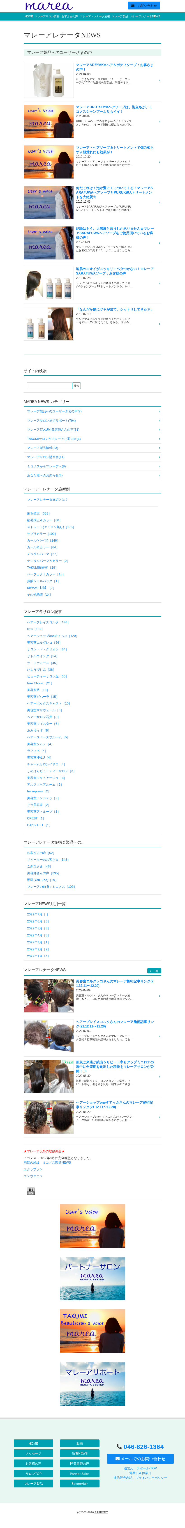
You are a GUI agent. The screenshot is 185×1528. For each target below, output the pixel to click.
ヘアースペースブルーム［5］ (48, 737)
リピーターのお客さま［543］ (48, 859)
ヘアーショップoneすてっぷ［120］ (53, 636)
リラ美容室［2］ (39, 805)
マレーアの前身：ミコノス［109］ (52, 886)
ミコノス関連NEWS (57, 1162)
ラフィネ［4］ (37, 751)
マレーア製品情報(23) (42, 448)
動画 (79, 1443)
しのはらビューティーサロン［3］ (51, 771)
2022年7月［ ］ (38, 914)
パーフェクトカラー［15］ (46, 574)
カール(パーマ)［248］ (43, 540)
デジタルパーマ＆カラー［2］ (48, 561)
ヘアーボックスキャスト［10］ (49, 703)
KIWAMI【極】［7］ (41, 588)
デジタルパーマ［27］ (43, 554)
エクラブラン (33, 1169)
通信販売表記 (122, 1478)
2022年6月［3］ (39, 921)
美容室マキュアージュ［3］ (47, 778)
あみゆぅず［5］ (39, 730)
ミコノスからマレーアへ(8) (46, 466)
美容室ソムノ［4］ (40, 744)
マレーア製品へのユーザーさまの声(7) (54, 411)
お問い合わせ (147, 5)
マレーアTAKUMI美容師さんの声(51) (53, 429)
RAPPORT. (101, 1512)
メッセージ (33, 1453)
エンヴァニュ (33, 1176)
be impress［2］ (39, 791)
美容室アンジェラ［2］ (43, 798)
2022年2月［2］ (39, 949)
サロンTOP (33, 1473)
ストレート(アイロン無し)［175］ (51, 527)
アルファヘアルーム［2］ (45, 784)
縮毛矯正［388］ (39, 513)
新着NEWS (80, 1453)
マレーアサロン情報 (47, 16)
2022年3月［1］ (39, 942)
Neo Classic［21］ (40, 683)
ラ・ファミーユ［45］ (43, 663)
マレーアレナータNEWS (145, 16)
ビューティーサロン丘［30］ (48, 676)
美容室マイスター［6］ (43, 723)
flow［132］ (35, 629)
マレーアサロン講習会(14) (46, 457)
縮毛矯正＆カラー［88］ (44, 520)
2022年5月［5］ (39, 928)
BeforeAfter (80, 1483)
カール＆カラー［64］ (43, 547)
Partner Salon (80, 1473)
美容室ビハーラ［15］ (43, 696)
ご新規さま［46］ (40, 866)
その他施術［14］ (40, 594)
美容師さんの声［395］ (44, 873)
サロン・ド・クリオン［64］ (48, 649)
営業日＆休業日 (140, 1473)
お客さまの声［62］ (41, 853)
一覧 (155, 971)
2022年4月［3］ (39, 935)
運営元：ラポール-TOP (140, 1468)
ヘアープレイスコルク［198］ (48, 622)
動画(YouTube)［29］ (42, 880)
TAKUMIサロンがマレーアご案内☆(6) (54, 439)
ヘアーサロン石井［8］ (43, 717)
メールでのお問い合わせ (142, 1459)
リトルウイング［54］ (43, 656)
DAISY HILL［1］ (39, 825)
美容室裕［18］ (38, 690)
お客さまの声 (70, 16)
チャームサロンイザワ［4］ (47, 764)
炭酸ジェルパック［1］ (43, 581)
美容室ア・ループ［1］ (43, 811)
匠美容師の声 (79, 1463)
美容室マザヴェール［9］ (45, 710)
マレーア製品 (120, 16)
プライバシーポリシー (151, 1478)
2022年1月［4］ (39, 956)
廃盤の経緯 (31, 1162)
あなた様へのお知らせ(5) (45, 475)
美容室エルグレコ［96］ (44, 642)
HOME (29, 16)
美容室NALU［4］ (40, 757)
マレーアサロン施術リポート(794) (51, 420)
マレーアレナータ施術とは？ (47, 499)
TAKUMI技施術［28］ (42, 567)
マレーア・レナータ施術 (95, 16)
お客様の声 (33, 1463)
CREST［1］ (36, 818)
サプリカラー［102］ (42, 533)
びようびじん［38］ (41, 669)
